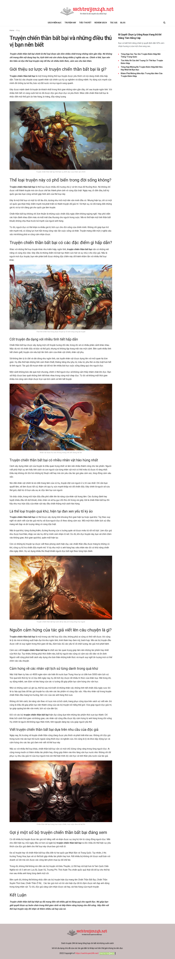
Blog (122, 23)
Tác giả (113, 23)
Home (12, 30)
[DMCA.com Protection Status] (107, 953)
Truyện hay (70, 23)
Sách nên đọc (55, 23)
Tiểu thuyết (85, 23)
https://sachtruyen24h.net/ (87, 953)
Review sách (100, 23)
